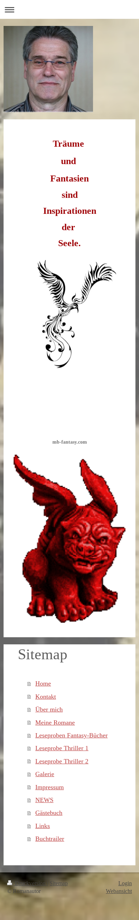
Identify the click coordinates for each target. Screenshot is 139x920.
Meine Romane (55, 722)
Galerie (44, 774)
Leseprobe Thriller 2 (61, 761)
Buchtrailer (49, 838)
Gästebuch (48, 812)
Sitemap (59, 883)
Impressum (49, 787)
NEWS (44, 799)
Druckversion (30, 883)
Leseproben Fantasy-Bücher (71, 735)
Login (125, 883)
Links (42, 825)
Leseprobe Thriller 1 (61, 748)
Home (43, 683)
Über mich (49, 709)
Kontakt (45, 696)
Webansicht (119, 891)
